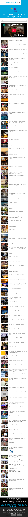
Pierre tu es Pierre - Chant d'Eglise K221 (17, 103)
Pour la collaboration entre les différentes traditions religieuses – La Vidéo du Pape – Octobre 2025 (17, 375)
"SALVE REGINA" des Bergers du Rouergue (18, 49)
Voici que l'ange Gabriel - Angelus (16, 211)
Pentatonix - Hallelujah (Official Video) (16, 198)
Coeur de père (12, 229)
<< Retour (25, 20)
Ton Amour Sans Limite (13, 67)
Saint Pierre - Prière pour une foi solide (17, 107)
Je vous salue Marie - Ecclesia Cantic (16, 161)
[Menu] (2, 2)
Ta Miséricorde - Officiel (13, 189)
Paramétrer (13, 515)
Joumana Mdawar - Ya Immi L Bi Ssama (17, 175)
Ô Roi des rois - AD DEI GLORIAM (16, 337)
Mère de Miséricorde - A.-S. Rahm (15, 40)
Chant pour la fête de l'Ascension (15, 166)
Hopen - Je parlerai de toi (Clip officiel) (16, 387)
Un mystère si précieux (13, 355)
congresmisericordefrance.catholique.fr (14, 499)
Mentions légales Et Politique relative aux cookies (11, 501)
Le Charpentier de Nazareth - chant (16, 180)
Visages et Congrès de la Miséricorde (16, 433)
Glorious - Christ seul (13, 202)
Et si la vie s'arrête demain (14, 346)
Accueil (3, 504)
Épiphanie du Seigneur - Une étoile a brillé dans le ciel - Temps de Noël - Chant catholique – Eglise (17, 285)
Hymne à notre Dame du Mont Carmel (16, 94)
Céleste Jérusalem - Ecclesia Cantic (16, 360)
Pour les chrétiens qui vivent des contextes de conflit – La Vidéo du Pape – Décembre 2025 (17, 294)
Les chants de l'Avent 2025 (14, 310)
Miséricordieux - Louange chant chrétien (17, 279)
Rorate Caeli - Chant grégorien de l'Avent (17, 306)
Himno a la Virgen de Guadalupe (15, 315)
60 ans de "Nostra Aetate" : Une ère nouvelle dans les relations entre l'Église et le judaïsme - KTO (18, 370)
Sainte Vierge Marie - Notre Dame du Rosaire (18, 397)
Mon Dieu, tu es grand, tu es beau (15, 415)
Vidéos (3, 20)
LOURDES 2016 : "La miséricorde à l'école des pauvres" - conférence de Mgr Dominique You (17, 444)
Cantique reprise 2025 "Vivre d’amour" (16, 342)
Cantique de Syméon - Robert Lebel (16, 261)
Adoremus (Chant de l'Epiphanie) (15, 288)
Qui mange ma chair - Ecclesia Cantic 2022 (17, 44)
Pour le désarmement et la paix (15, 220)
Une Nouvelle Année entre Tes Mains (16, 274)
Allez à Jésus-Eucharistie (14, 139)
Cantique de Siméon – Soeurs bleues (16, 265)
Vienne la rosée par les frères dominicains (17, 328)
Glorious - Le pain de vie (14, 134)
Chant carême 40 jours (13, 234)
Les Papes (13, 504)
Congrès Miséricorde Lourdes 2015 (16, 447)
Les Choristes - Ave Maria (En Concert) (16, 324)
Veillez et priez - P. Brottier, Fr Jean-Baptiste (18, 238)
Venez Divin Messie (13, 301)
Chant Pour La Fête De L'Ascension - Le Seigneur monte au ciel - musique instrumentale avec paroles (17, 172)
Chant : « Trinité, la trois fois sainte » (16, 148)
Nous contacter (19, 507)
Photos (13, 505)
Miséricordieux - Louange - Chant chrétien (17, 98)
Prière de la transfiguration (14, 71)
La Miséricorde (12, 470)
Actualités (19, 505)
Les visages (22, 504)
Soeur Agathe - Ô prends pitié (15, 243)
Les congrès (17, 504)
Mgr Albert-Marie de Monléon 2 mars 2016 (17, 420)
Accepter (19, 515)
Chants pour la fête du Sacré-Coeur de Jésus (18, 125)
